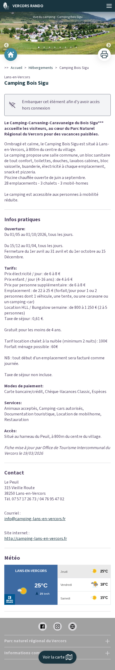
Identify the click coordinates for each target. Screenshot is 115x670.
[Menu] (109, 6)
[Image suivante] (108, 33)
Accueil (16, 68)
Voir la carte (54, 657)
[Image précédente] (6, 33)
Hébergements (41, 68)
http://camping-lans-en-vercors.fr (35, 539)
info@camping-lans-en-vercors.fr (35, 519)
